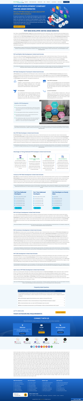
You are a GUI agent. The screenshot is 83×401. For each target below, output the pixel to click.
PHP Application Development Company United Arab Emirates (53, 67)
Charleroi (44, 355)
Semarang (59, 370)
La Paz (27, 363)
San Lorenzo (55, 369)
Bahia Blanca (23, 353)
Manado (19, 364)
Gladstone (68, 358)
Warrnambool (49, 374)
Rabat (62, 368)
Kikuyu (32, 362)
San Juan (52, 369)
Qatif (56, 368)
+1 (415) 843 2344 (17, 395)
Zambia (30, 375)
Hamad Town (32, 359)
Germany (53, 358)
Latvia (55, 362)
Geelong (39, 358)
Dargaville (22, 357)
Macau (32, 363)
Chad (26, 355)
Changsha (35, 355)
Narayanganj (15, 367)
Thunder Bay (28, 373)
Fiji (17, 358)
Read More (22, 333)
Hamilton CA (45, 359)
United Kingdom (56, 373)
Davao (27, 357)
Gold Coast (17, 359)
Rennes (22, 369)
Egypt (48, 357)
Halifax (29, 359)
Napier (65, 365)
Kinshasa (40, 362)
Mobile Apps (45, 395)
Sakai (43, 369)
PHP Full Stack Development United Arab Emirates (21, 224)
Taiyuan (38, 372)
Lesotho (66, 362)
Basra (57, 353)
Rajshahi (64, 368)
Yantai (19, 375)
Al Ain (44, 352)
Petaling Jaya (44, 368)
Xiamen (17, 375)
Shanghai (24, 372)
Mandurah (28, 364)
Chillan (58, 355)
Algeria (65, 352)
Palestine (65, 367)
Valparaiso (19, 374)
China (60, 355)
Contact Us (62, 395)
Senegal (64, 370)
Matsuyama (67, 364)
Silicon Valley (42, 399)
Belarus (66, 353)
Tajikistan (40, 372)
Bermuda (29, 354)
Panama (16, 368)
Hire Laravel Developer (32, 385)
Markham (39, 364)
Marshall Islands (46, 364)
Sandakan (21, 370)
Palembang (61, 367)
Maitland (52, 363)
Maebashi (46, 363)
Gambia (34, 358)
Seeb (57, 370)
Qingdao (58, 368)
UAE (39, 373)
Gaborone (30, 358)
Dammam (14, 357)
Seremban (14, 372)
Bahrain (26, 353)
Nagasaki (36, 365)
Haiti (24, 359)
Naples (67, 365)
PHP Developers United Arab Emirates (63, 126)
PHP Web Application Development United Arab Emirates (60, 265)
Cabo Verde (32, 354)
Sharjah (27, 372)
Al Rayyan (48, 352)
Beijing (64, 353)
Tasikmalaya (57, 372)
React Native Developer (46, 386)
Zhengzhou (32, 375)
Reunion (27, 369)
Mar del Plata (36, 364)
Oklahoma (50, 367)
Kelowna (65, 360)
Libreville (18, 363)
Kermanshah (17, 362)
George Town (42, 358)
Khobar (28, 362)
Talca (45, 372)
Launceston (58, 362)
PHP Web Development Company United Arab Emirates (22, 47)
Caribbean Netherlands (66, 354)
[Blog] (44, 347)
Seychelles (18, 372)
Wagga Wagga (37, 374)
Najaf (43, 365)
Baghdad (17, 353)
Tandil (50, 372)
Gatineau (36, 358)
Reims (19, 369)
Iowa (20, 360)
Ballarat (32, 353)
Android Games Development (47, 389)
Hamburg (39, 359)
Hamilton (42, 359)
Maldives (66, 363)
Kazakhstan (62, 360)
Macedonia (34, 363)
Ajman (42, 352)
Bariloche (51, 353)
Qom (60, 368)
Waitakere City (41, 374)
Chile (56, 355)
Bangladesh (44, 353)
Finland (19, 358)
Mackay (37, 363)
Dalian (68, 355)
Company (33, 395)
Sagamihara (35, 369)
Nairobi (41, 365)
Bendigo (16, 354)
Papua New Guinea (20, 368)
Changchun (32, 355)
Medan (28, 365)
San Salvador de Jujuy (16, 370)
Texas (14, 373)
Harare (51, 359)
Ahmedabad (37, 352)
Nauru (18, 367)
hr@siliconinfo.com (41, 330)
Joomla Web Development (18, 390)
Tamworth (48, 372)
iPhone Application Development (48, 382)
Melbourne (33, 365)
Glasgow (14, 359)
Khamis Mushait (21, 362)
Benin (22, 354)
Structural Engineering (60, 385)
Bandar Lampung (35, 353)
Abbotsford (15, 352)
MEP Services (59, 386)
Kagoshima (34, 360)
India (66, 359)
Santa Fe (31, 370)
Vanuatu (25, 374)
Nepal (25, 367)
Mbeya (23, 365)
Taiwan (35, 372)
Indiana (68, 359)
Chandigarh (28, 355)
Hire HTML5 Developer (32, 382)
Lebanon (64, 362)
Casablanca (15, 355)
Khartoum (25, 362)
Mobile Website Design (46, 385)
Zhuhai (35, 375)
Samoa (50, 369)
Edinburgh (42, 357)
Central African (23, 355)
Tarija (54, 372)
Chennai (50, 355)
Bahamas (19, 353)
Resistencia (24, 369)
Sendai (62, 370)
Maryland (53, 364)
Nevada (33, 367)
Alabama (51, 352)
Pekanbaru (33, 368)
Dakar (66, 355)
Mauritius (18, 365)
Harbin (53, 359)
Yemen (27, 375)
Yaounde (21, 375)
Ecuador (38, 357)
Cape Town (59, 354)
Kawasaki (56, 360)
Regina (18, 369)
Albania (56, 352)
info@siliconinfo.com (60, 330)
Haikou (23, 359)
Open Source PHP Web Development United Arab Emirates (22, 281)
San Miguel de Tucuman (66, 369)
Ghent (60, 358)
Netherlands (27, 367)
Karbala (54, 360)
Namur (52, 365)
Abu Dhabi (22, 352)
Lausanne (61, 362)
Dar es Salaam (19, 357)
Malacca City (58, 363)
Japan (29, 360)
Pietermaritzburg (51, 368)
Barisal (53, 353)
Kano (47, 360)
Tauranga (60, 372)
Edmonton (45, 357)
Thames (19, 373)
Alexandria (62, 352)
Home (30, 395)
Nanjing (58, 365)
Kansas (50, 360)
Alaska (53, 352)
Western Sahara (67, 374)
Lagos (42, 362)
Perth (39, 368)
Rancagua (67, 368)
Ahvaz (40, 352)
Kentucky (68, 360)
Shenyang (29, 372)
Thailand (16, 373)
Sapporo (48, 370)
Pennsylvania (37, 368)
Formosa (23, 358)
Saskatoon (50, 370)
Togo (38, 373)
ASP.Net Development (17, 386)
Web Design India (17, 385)
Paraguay (24, 368)
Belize (14, 354)
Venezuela (28, 374)
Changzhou (41, 355)
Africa (34, 352)
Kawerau (59, 360)
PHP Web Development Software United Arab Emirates (43, 225)
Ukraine (45, 373)
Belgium (68, 353)
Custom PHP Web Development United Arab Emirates (51, 224)
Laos (51, 362)
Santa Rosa (34, 370)
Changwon (38, 355)
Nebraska (20, 367)
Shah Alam (21, 372)
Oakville (40, 367)
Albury (60, 352)
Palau (59, 367)
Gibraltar (62, 358)
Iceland (58, 359)
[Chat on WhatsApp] (51, 347)
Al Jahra (46, 352)
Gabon (28, 358)
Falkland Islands (57, 357)
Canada (54, 354)
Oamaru (43, 367)
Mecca (26, 365)
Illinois (62, 359)
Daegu (62, 355)
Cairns (35, 354)
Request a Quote (19, 26)
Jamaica (27, 360)
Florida (21, 358)
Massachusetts (60, 364)
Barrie (55, 353)
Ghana (56, 358)
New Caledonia (37, 367)
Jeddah (31, 360)
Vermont (33, 374)
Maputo (33, 364)
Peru (41, 368)
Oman (52, 367)
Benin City (24, 354)
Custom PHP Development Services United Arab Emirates (33, 282)
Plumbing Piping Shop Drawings (62, 390)
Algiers (67, 352)
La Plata (29, 363)
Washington (52, 374)
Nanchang (55, 365)
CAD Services (50, 395)
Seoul (66, 370)
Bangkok (42, 353)
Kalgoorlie (39, 360)
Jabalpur (22, 360)
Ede (40, 357)
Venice (31, 374)
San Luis (58, 369)
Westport (14, 375)
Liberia (16, 363)
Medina (30, 365)
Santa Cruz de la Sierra (26, 370)
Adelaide (32, 352)
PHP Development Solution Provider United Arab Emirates (56, 47)
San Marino (61, 369)
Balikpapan (28, 353)
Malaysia (64, 363)
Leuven (68, 362)
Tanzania (52, 372)
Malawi (61, 363)
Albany (58, 352)
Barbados (48, 353)
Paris (31, 368)
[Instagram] (36, 347)
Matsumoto (64, 364)
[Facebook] (31, 347)
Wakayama (45, 374)
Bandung (39, 353)
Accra (26, 352)
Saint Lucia (41, 369)
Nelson (23, 367)
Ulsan (46, 373)
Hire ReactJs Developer (32, 386)
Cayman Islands (19, 355)
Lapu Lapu (53, 362)
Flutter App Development (47, 390)
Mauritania (14, 365)
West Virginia (63, 374)
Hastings (56, 359)
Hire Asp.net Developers (32, 389)
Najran (45, 365)
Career (58, 395)
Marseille (42, 364)
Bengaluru (19, 354)
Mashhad (56, 364)
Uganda (41, 373)
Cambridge (50, 354)
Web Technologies (39, 395)
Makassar (54, 363)
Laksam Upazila (46, 362)
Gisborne (65, 358)
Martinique (50, 364)
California (41, 354)
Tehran (63, 372)
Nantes (63, 365)
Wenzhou (59, 374)
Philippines (47, 368)
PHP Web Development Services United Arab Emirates (39, 47)
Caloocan (44, 354)
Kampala (42, 360)
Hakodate (26, 359)
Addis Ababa (29, 352)
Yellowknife (24, 375)
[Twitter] (34, 347)
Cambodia (47, 354)
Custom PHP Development (18, 382)
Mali (68, 363)
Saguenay (38, 369)
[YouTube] (46, 347)
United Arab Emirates (51, 373)
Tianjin (31, 373)
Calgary (39, 354)
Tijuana (33, 373)
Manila (31, 364)
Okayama (47, 367)
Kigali (30, 362)
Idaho (60, 359)
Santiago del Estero (41, 370)
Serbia (68, 370)
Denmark (32, 357)
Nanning (60, 365)
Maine (49, 363)
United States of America (62, 373)
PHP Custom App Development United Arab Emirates (52, 264)
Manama (21, 364)
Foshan (26, 358)
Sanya (45, 370)
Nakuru (47, 365)
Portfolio (54, 395)
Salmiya (46, 369)
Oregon (55, 367)
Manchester (24, 364)
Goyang (20, 359)
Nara (68, 365)
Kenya (14, 362)
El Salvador (53, 357)
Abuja (24, 352)
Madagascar (40, 363)
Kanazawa (45, 360)
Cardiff (62, 354)
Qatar (55, 368)
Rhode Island (30, 369)
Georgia (45, 358)
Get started (18, 207)
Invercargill (18, 360)
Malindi (14, 364)
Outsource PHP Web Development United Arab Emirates (22, 185)
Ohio (44, 367)
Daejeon (64, 355)
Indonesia (14, 360)
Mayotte (21, 365)
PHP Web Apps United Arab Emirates (19, 126)
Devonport (35, 357)
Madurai (44, 363)
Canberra (56, 354)
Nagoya (39, 365)
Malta (16, 364)
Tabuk (33, 372)
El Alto (50, 357)
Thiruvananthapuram (23, 373)
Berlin (27, 354)
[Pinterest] (41, 347)
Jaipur (25, 360)
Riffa (32, 369)
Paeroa (57, 367)
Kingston (34, 362)
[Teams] (49, 347)
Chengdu (47, 355)
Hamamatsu (36, 359)
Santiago (37, 370)
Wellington (56, 374)
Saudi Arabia (54, 370)
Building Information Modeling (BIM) (62, 382)
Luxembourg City (23, 363)
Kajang (37, 360)
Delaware (29, 357)
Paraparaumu (28, 368)
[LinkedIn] (39, 347)
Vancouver (22, 374)
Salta (47, 369)
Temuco (65, 372)
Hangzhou (48, 359)
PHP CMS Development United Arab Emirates (20, 264)
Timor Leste (35, 373)
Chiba (55, 355)
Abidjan (20, 352)
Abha (17, 352)
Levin (14, 363)
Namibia (50, 365)
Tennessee (67, 372)
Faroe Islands (62, 357)
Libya (20, 363)
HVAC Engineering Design (61, 389)
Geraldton (50, 358)
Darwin (25, 357)
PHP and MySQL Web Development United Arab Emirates (22, 66)
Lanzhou (49, 362)
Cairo (37, 354)
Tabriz (31, 372)
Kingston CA (37, 362)
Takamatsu (43, 372)
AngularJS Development (17, 389)
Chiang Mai (52, 355)
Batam (59, 353)
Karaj (51, 360)
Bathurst (61, 353)
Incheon (64, 359)
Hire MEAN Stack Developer (33, 390)
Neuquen (31, 367)
